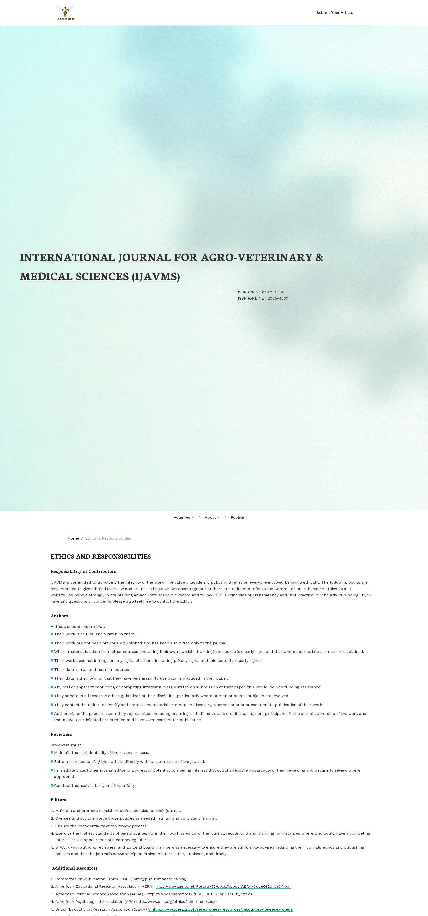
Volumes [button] (182, 517)
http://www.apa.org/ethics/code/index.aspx (177, 901)
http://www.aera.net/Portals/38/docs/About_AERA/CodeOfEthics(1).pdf (223, 886)
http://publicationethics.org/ (160, 879)
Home (73, 538)
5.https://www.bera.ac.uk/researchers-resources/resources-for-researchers (220, 909)
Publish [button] (237, 517)
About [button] (210, 517)
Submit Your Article (335, 12)
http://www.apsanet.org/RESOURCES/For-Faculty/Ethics (198, 894)
